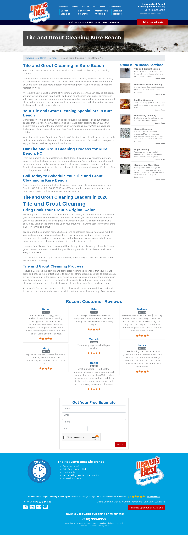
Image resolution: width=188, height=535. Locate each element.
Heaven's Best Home (35, 58)
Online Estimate (105, 501)
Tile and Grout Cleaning (147, 68)
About (102, 6)
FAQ (94, 6)
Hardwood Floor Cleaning (148, 84)
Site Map (148, 501)
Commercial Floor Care (146, 165)
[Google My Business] (40, 501)
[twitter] (45, 501)
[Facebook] (37, 501)
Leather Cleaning (143, 100)
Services (53, 58)
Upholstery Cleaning (145, 115)
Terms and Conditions (88, 526)
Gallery (75, 6)
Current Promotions (132, 501)
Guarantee (63, 6)
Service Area (115, 6)
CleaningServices (117, 12)
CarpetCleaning (65, 12)
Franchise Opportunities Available (146, 507)
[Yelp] (47, 501)
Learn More (160, 79)
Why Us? (85, 6)
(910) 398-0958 (156, 10)
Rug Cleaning (141, 149)
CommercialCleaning (101, 12)
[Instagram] (42, 501)
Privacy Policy (103, 526)
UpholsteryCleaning (84, 12)
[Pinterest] (50, 501)
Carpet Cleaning (143, 129)
